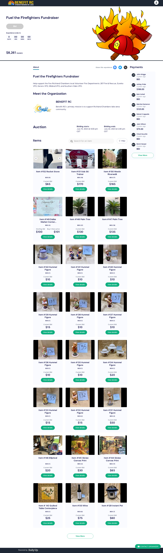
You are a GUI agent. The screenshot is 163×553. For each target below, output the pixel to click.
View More (142, 155)
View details (48, 189)
